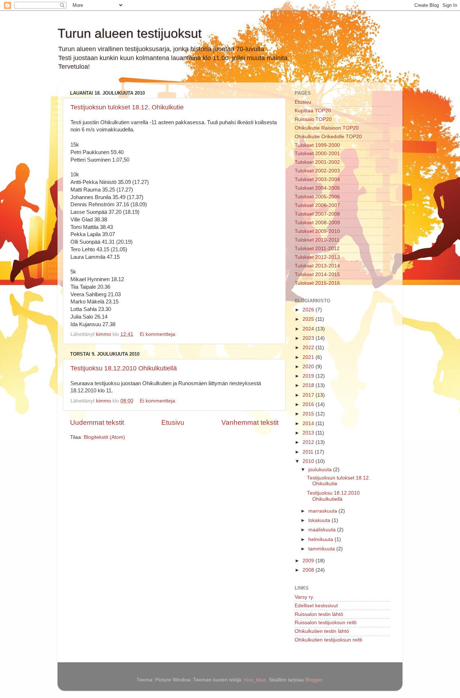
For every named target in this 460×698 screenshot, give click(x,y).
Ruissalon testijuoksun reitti (325, 622)
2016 (309, 404)
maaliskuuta (322, 529)
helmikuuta (321, 539)
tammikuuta (322, 548)
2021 (309, 357)
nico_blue (255, 680)
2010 (309, 461)
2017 (309, 395)
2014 (309, 423)
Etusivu (172, 422)
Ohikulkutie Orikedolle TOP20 (328, 136)
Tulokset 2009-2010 (317, 231)
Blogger (313, 680)
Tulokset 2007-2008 (317, 214)
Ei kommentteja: (159, 334)
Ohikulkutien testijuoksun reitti (328, 640)
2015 (309, 413)
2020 (309, 366)
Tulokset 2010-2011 (317, 240)
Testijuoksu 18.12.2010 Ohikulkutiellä (123, 368)
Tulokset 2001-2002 (317, 162)
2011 (309, 452)
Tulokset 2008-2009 (317, 222)
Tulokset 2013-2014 (317, 266)
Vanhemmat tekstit (250, 422)
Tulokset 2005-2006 (317, 196)
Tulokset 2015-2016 (317, 283)
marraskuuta (323, 511)
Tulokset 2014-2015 (317, 274)
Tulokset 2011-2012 (317, 248)
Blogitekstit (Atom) (104, 437)
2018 (309, 385)
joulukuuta (320, 469)
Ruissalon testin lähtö (319, 614)
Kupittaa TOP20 (313, 110)
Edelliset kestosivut (316, 605)
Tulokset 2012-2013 (317, 257)
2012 (309, 442)
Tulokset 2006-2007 (317, 205)
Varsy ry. (304, 597)
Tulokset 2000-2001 (317, 153)
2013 (309, 433)
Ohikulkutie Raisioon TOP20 (327, 128)
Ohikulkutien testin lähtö (322, 631)
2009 (309, 560)
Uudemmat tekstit (97, 422)
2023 (309, 338)
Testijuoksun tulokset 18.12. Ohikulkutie (127, 107)
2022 (309, 347)
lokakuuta (320, 520)
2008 (309, 570)
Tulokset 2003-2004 (317, 179)
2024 (309, 329)
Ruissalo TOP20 (313, 119)
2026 (309, 309)
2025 (309, 319)
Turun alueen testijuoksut (130, 33)
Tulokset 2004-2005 (317, 188)
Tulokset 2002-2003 (317, 171)
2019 (309, 376)
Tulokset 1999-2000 (317, 145)
